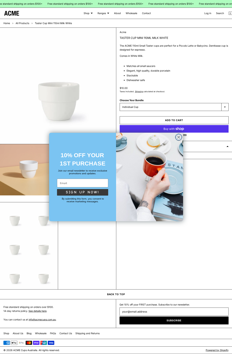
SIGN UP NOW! (82, 192)
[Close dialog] (179, 137)
